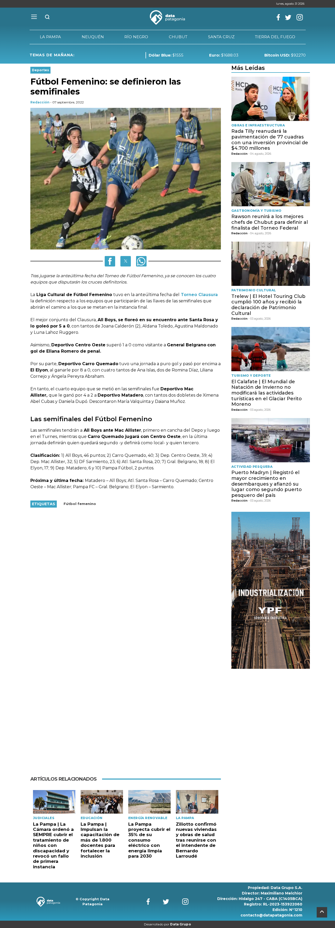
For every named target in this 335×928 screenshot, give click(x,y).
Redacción (39, 102)
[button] (110, 261)
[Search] (47, 17)
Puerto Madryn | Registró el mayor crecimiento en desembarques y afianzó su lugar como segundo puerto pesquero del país (266, 484)
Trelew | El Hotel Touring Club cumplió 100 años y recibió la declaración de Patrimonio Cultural (268, 304)
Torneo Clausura (199, 294)
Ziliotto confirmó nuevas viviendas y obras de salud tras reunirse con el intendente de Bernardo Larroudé (196, 840)
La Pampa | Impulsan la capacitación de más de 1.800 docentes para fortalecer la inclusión (100, 840)
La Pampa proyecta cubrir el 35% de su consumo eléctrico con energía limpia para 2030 (149, 840)
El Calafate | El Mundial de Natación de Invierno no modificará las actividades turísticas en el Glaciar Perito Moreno (266, 393)
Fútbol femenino (80, 504)
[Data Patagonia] (167, 17)
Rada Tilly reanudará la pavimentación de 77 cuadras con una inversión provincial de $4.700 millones (269, 139)
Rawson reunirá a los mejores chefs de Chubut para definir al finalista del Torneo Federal (269, 222)
